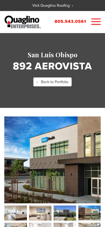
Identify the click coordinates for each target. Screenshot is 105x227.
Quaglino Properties (22, 22)
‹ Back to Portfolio (52, 82)
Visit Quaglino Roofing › (52, 5)
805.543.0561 (70, 21)
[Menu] (96, 22)
